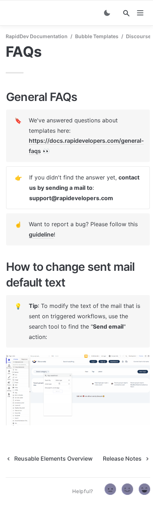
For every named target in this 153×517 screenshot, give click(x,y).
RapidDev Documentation (37, 36)
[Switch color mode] (107, 13)
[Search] (126, 13)
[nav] (140, 13)
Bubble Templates (96, 36)
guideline (41, 234)
